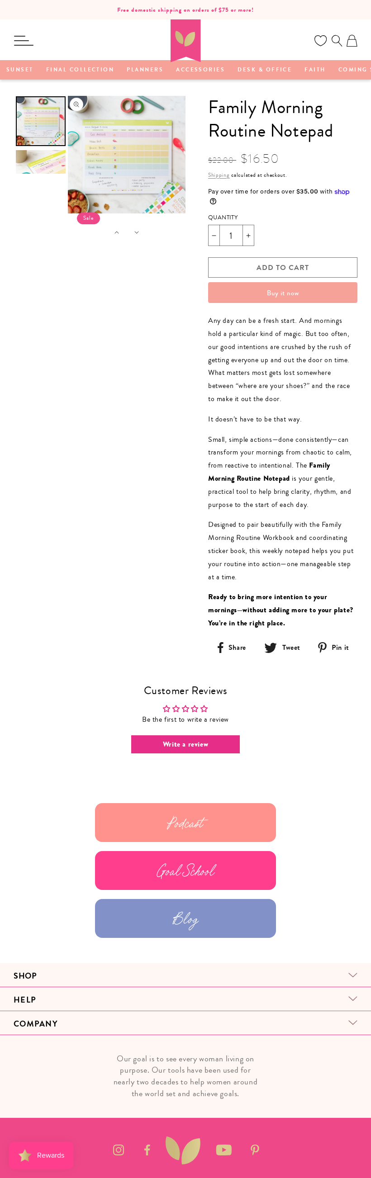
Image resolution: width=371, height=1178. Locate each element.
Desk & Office (265, 70)
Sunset (19, 70)
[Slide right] (137, 232)
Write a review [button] (185, 744)
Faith (314, 70)
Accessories (200, 70)
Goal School (185, 870)
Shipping (219, 175)
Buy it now (283, 293)
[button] (23, 41)
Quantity (223, 217)
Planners (145, 70)
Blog (185, 918)
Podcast (185, 822)
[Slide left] (117, 232)
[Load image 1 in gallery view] (41, 121)
